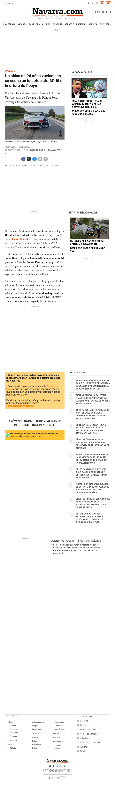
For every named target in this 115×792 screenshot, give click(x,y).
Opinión (46, 24)
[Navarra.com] (57, 11)
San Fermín (9, 24)
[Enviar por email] (40, 158)
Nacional (81, 24)
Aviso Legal (85, 738)
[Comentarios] (45, 158)
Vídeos (57, 749)
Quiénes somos (86, 716)
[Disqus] (79, 595)
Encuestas (36, 729)
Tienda (83, 751)
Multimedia (105, 24)
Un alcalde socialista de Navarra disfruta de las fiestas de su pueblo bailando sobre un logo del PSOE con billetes (88, 107)
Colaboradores (38, 722)
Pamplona (34, 24)
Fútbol (34, 741)
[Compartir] (23, 158)
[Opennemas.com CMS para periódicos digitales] (57, 773)
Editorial (13, 748)
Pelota (34, 748)
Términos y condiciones (86, 540)
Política (13, 726)
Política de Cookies (88, 729)
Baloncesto (36, 744)
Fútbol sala (59, 726)
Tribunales (14, 733)
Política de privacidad (89, 734)
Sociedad (13, 736)
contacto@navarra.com (19, 405)
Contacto (84, 721)
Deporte (69, 24)
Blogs (34, 726)
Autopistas (57, 166)
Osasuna (57, 24)
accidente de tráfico (19, 166)
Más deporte (60, 729)
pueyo (33, 166)
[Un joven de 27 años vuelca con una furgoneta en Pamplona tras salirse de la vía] (89, 228)
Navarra (22, 24)
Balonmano (59, 722)
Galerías (58, 745)
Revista (92, 24)
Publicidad (84, 725)
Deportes (35, 737)
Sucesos (13, 729)
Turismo (83, 747)
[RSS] (65, 766)
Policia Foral (44, 166)
